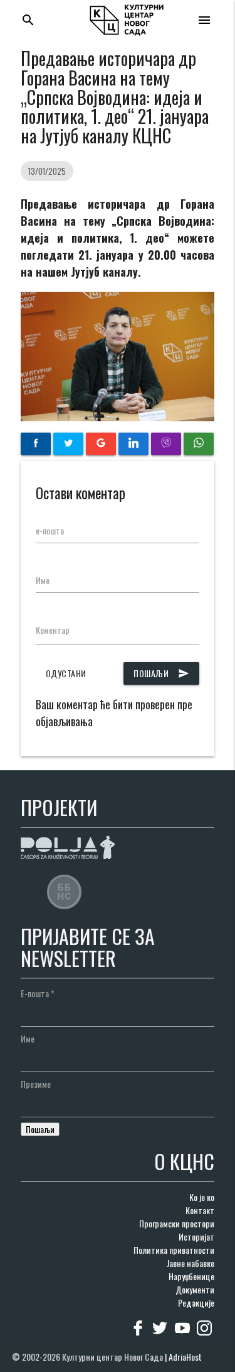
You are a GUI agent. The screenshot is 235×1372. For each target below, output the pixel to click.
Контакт (199, 1210)
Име (43, 580)
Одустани (66, 673)
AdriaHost (185, 1356)
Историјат (196, 1236)
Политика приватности (173, 1249)
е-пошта (50, 530)
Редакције (196, 1302)
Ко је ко (201, 1196)
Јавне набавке (190, 1263)
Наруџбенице (191, 1276)
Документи (194, 1289)
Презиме (36, 1083)
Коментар (53, 629)
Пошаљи (161, 673)
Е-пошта (38, 993)
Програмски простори (176, 1223)
